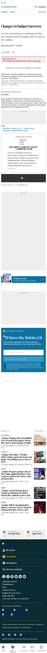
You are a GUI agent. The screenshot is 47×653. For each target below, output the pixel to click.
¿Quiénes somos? (9, 581)
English (4, 12)
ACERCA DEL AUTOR (23, 137)
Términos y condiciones (26, 624)
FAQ (4, 587)
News (12, 12)
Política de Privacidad (34, 363)
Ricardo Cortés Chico (23, 147)
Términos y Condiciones (13, 365)
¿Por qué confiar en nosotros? (15, 599)
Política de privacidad (9, 624)
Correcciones (26, 627)
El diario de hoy (9, 590)
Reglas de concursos (11, 593)
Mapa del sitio (8, 596)
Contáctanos (7, 584)
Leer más (11, 168)
